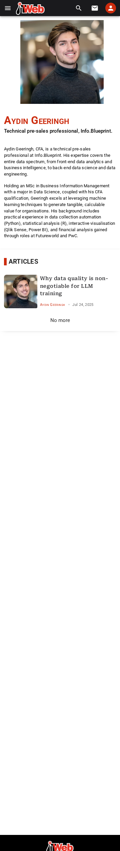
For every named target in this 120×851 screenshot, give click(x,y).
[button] (8, 8)
